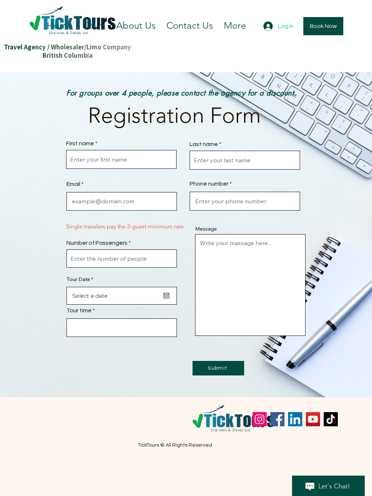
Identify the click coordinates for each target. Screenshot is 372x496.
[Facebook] (277, 419)
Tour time (79, 310)
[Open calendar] (166, 295)
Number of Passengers (97, 243)
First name (80, 143)
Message (206, 228)
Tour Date (81, 279)
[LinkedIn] (295, 419)
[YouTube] (313, 419)
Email (73, 184)
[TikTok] (331, 419)
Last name (204, 144)
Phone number (209, 184)
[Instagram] (259, 419)
